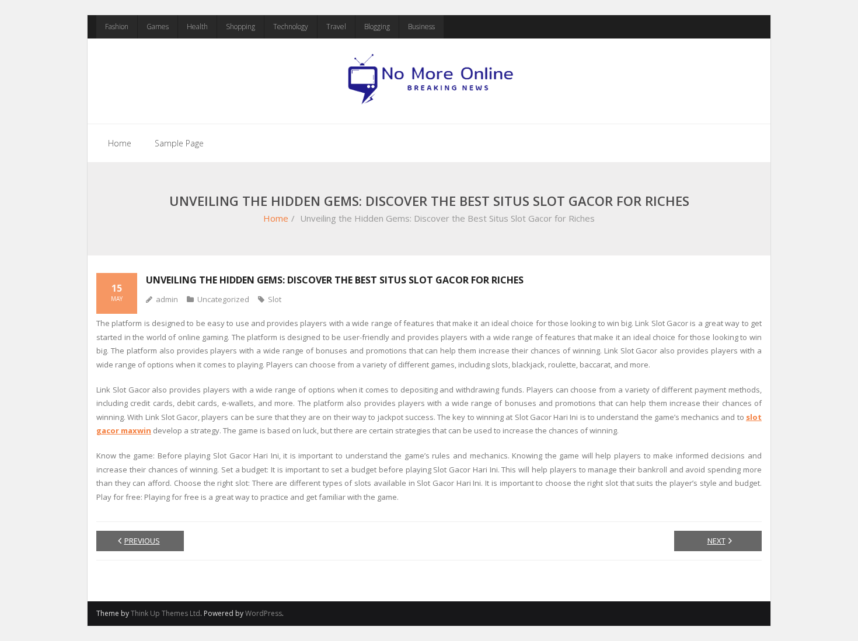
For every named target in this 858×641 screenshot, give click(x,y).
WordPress (263, 613)
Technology (290, 26)
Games (158, 26)
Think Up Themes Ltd (165, 613)
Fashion (116, 26)
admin (167, 299)
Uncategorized (223, 299)
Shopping (240, 26)
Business (421, 26)
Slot (274, 299)
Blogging (377, 26)
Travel (336, 26)
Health (197, 26)
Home (119, 143)
